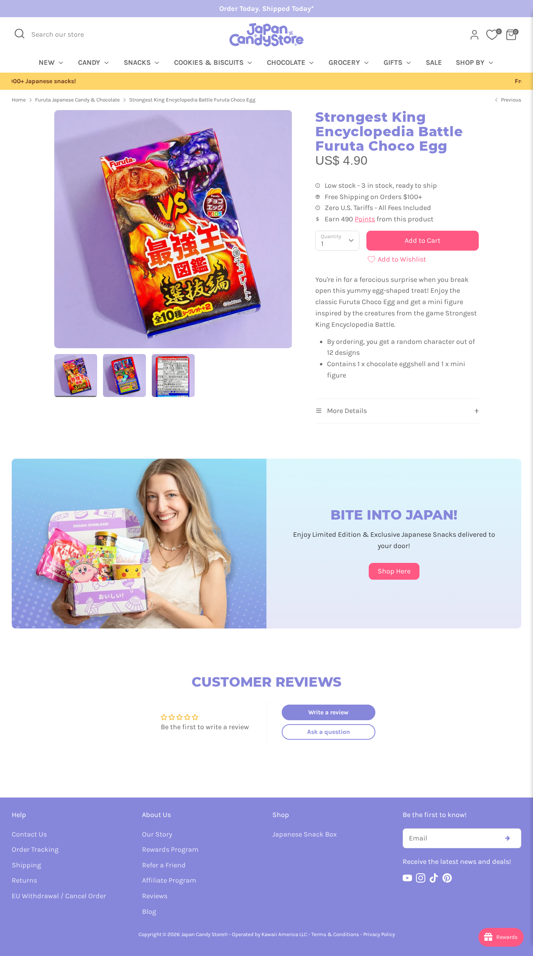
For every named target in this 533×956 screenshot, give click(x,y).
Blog (149, 911)
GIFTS (394, 62)
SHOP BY (471, 62)
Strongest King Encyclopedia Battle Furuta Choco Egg (192, 100)
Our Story (157, 834)
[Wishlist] (492, 34)
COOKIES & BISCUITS (209, 62)
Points (365, 219)
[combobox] (63, 34)
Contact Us (29, 834)
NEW (48, 62)
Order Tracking (35, 849)
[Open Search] (19, 33)
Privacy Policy (379, 934)
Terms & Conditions (335, 934)
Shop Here (394, 571)
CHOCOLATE (287, 62)
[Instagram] (420, 878)
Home (19, 100)
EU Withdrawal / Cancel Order (59, 896)
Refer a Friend (164, 865)
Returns (24, 880)
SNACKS (138, 62)
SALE (434, 62)
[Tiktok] (434, 878)
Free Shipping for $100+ (266, 81)
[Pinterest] (447, 878)
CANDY (90, 62)
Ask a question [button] (328, 731)
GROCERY (345, 62)
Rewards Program (170, 849)
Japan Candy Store (202, 934)
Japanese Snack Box (304, 834)
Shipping (26, 865)
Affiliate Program (169, 880)
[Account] (474, 35)
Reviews (154, 896)
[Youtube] (407, 878)
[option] (266, 81)
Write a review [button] (328, 712)
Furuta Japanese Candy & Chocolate (77, 100)
